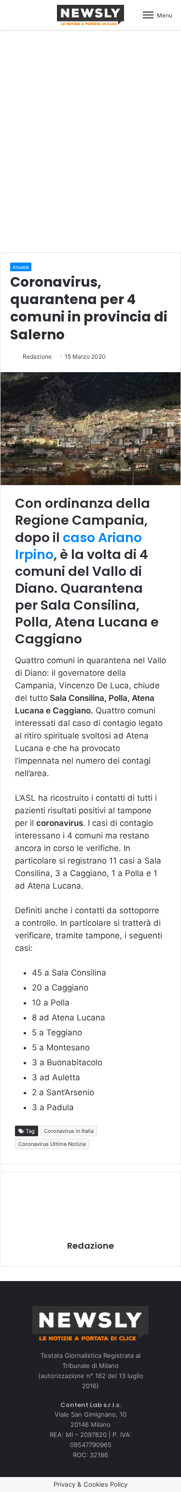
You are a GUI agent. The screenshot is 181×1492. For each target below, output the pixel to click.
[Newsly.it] (91, 15)
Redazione (37, 356)
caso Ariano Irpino (78, 546)
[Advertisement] (90, 139)
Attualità (21, 267)
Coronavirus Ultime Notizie (52, 1144)
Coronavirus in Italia (69, 1131)
